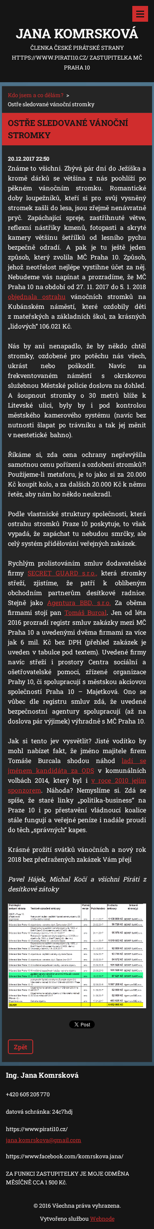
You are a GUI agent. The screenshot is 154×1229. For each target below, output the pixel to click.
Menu (140, 14)
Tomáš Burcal (85, 612)
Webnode (102, 1218)
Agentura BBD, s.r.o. (79, 602)
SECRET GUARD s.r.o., (62, 573)
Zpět (20, 1047)
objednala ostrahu (37, 296)
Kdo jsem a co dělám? (36, 95)
